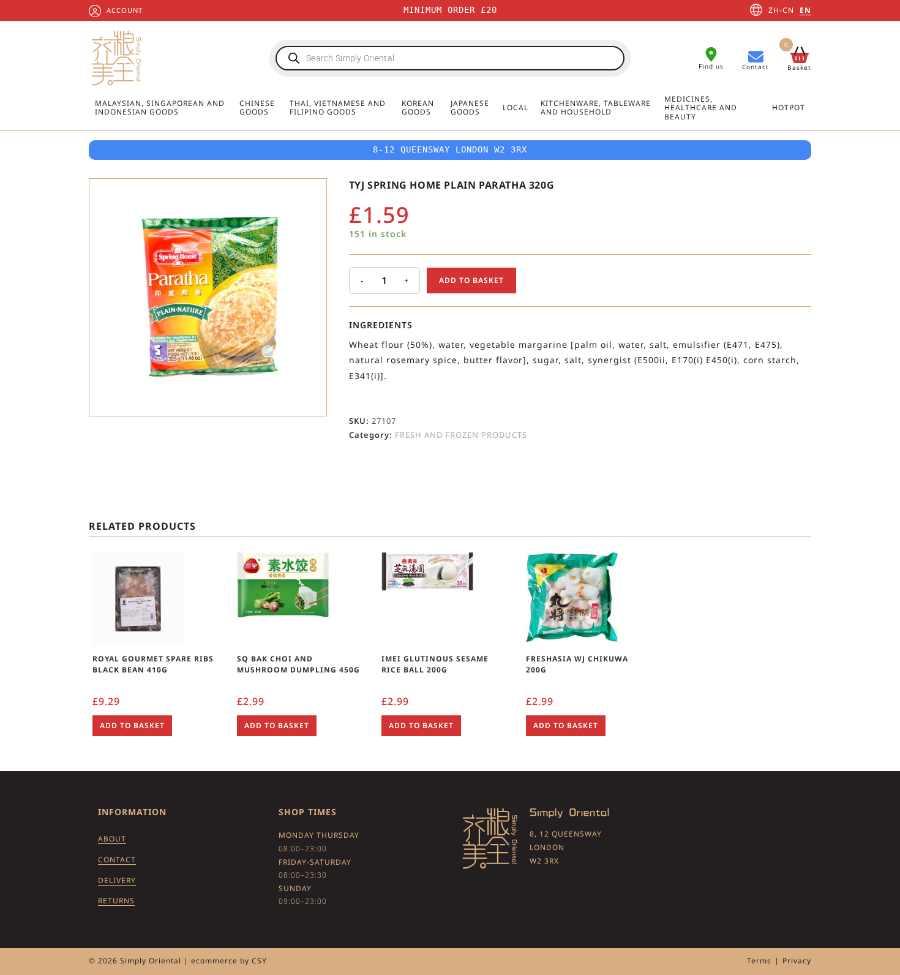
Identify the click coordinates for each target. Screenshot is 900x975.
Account (125, 10)
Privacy (796, 960)
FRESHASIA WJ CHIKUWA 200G (577, 664)
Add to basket (471, 280)
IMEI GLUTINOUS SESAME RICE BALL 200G (435, 664)
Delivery (117, 880)
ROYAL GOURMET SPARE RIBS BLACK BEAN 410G (153, 664)
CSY (259, 960)
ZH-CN (781, 10)
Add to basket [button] (132, 725)
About (112, 839)
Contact (117, 859)
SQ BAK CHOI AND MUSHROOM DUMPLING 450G (298, 664)
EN (805, 10)
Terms (759, 960)
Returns (116, 900)
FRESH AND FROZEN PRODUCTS (461, 434)
